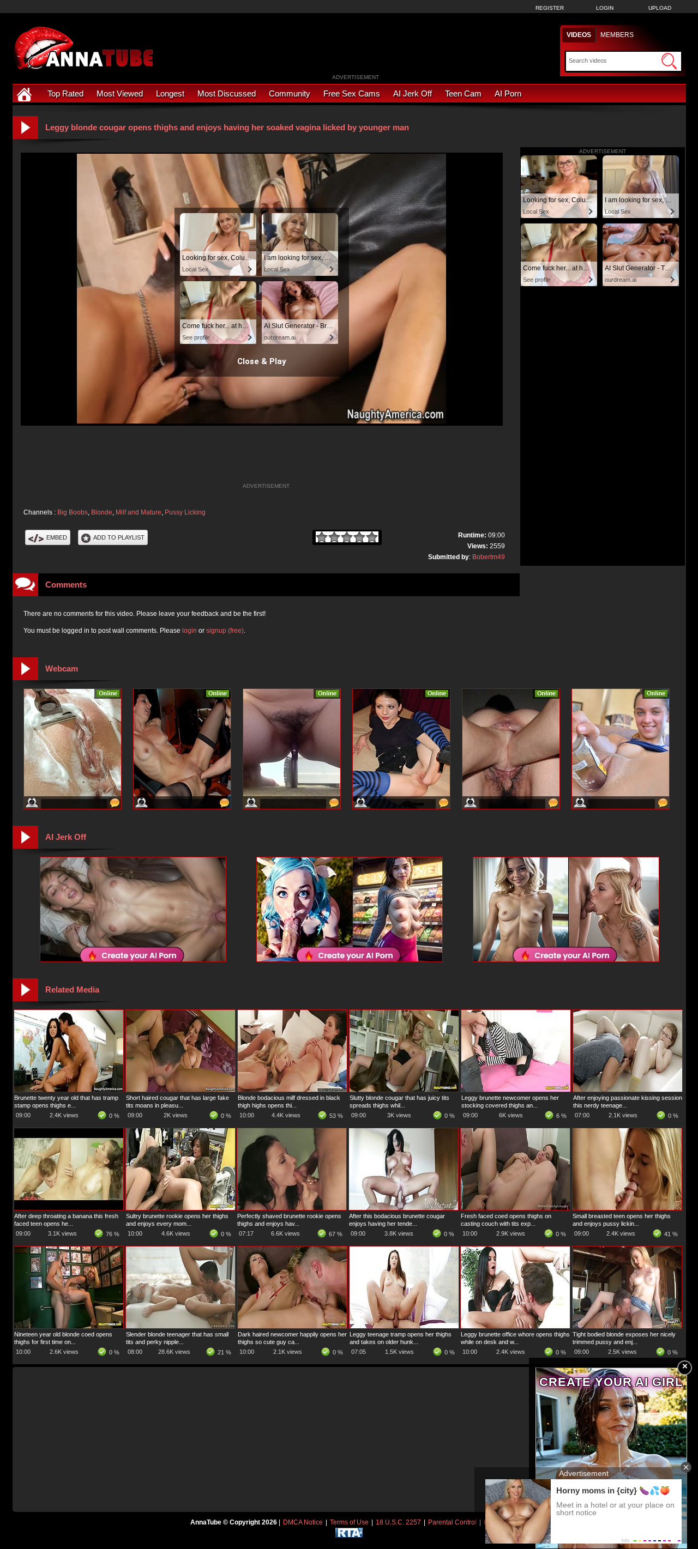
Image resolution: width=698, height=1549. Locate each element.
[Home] (26, 93)
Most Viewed (120, 93)
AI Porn (508, 93)
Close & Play (261, 361)
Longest (170, 93)
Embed (56, 537)
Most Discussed (226, 93)
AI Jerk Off (412, 93)
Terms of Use (349, 1522)
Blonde (101, 512)
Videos (579, 35)
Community (289, 93)
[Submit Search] (669, 61)
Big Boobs (72, 512)
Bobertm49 (488, 557)
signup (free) (225, 630)
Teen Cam (463, 93)
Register (549, 8)
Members (617, 35)
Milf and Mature (138, 512)
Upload (659, 8)
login (189, 630)
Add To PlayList (119, 537)
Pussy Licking (185, 512)
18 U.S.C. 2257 (398, 1522)
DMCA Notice (303, 1522)
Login (604, 8)
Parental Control (452, 1522)
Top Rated (65, 93)
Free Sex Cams (351, 93)
